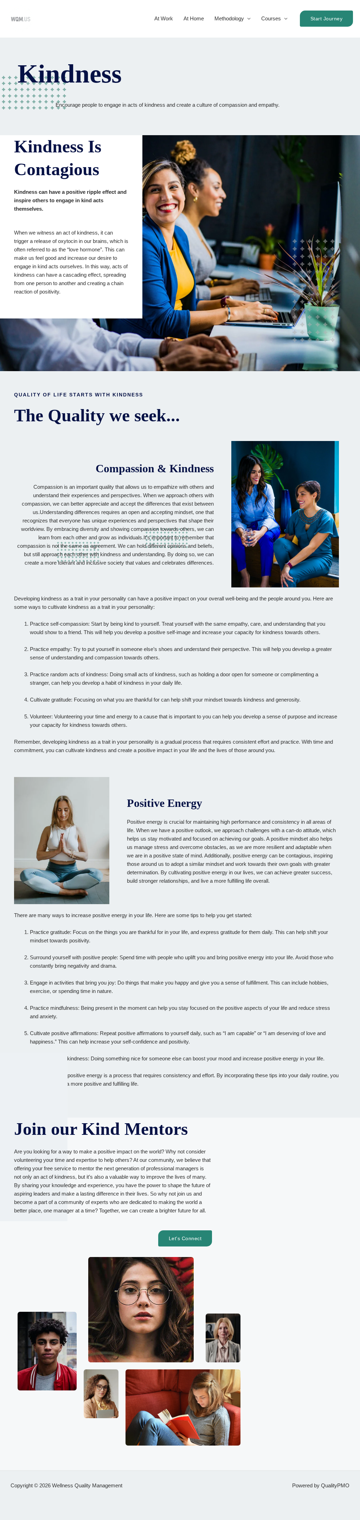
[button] (326, 19)
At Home (194, 18)
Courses (271, 18)
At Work (163, 18)
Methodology (229, 18)
